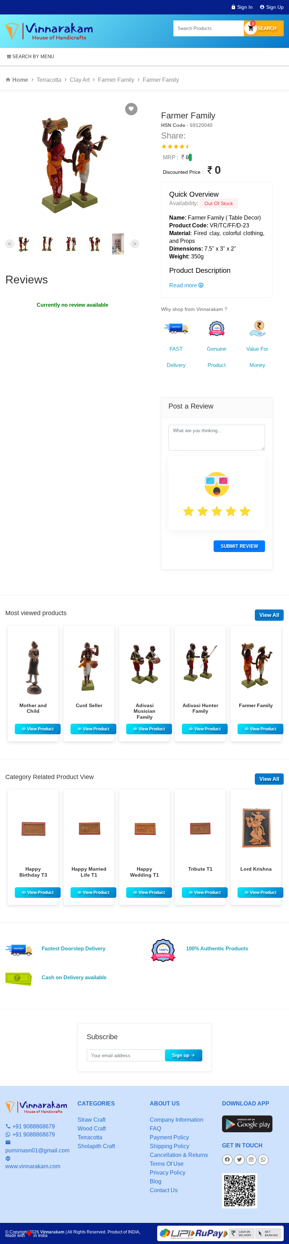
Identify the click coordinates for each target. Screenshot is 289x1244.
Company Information (176, 1120)
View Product (40, 729)
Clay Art (80, 80)
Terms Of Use (167, 1164)
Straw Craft (91, 1120)
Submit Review (239, 546)
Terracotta (49, 80)
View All (269, 615)
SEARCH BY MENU (32, 56)
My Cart (253, 23)
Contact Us (164, 1190)
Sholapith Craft (96, 1146)
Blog (155, 1181)
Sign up (181, 1055)
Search (266, 28)
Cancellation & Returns (179, 1155)
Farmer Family (116, 80)
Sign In (244, 7)
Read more (183, 285)
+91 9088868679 (33, 1126)
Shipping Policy (169, 1146)
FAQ (155, 1129)
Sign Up (274, 7)
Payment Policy (169, 1137)
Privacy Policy (167, 1173)
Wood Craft (92, 1129)
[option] (33, 683)
